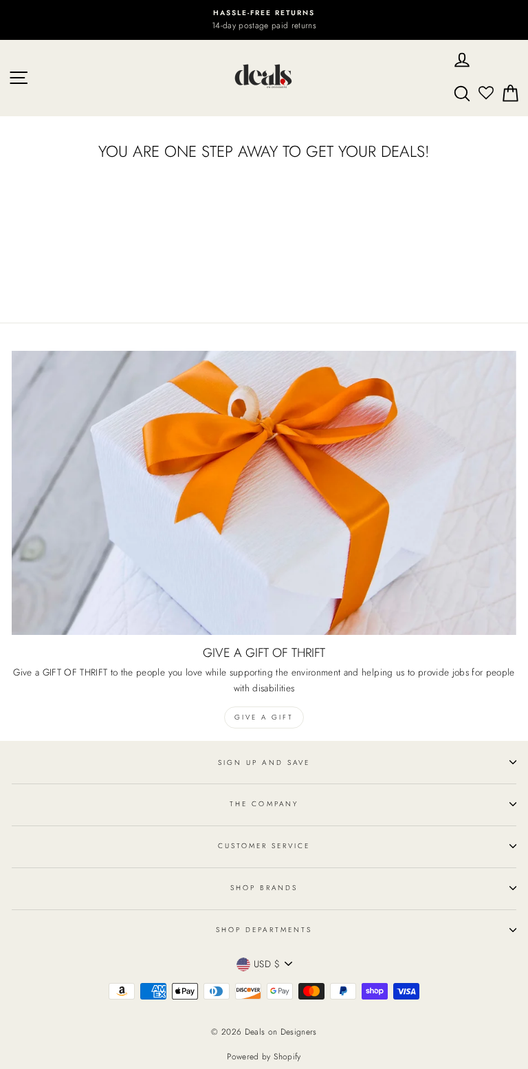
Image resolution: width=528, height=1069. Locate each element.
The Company (264, 804)
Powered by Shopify (263, 1056)
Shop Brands (264, 888)
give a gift (264, 717)
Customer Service (264, 846)
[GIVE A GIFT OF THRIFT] (264, 493)
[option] (264, 20)
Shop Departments (264, 930)
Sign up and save (264, 762)
